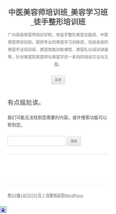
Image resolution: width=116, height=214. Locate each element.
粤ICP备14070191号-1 (26, 195)
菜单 (58, 79)
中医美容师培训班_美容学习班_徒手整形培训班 (58, 17)
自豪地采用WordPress (64, 195)
